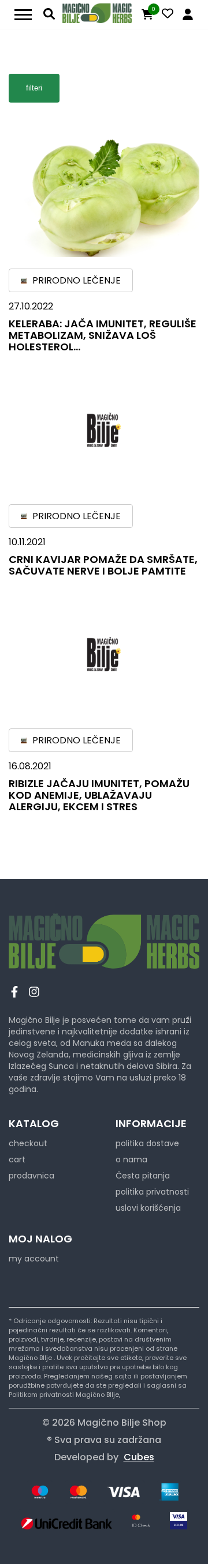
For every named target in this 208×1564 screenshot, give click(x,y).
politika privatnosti (152, 1191)
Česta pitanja (143, 1175)
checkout (28, 1143)
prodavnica (31, 1175)
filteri (34, 88)
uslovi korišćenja (148, 1208)
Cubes (139, 1457)
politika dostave (147, 1143)
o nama (131, 1159)
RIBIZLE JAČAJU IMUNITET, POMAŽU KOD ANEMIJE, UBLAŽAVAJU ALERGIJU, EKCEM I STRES (99, 795)
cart (17, 1159)
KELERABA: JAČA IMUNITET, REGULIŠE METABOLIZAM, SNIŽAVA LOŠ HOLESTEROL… (102, 335)
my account (34, 1258)
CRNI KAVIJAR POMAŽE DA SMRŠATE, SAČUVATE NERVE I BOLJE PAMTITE (103, 565)
